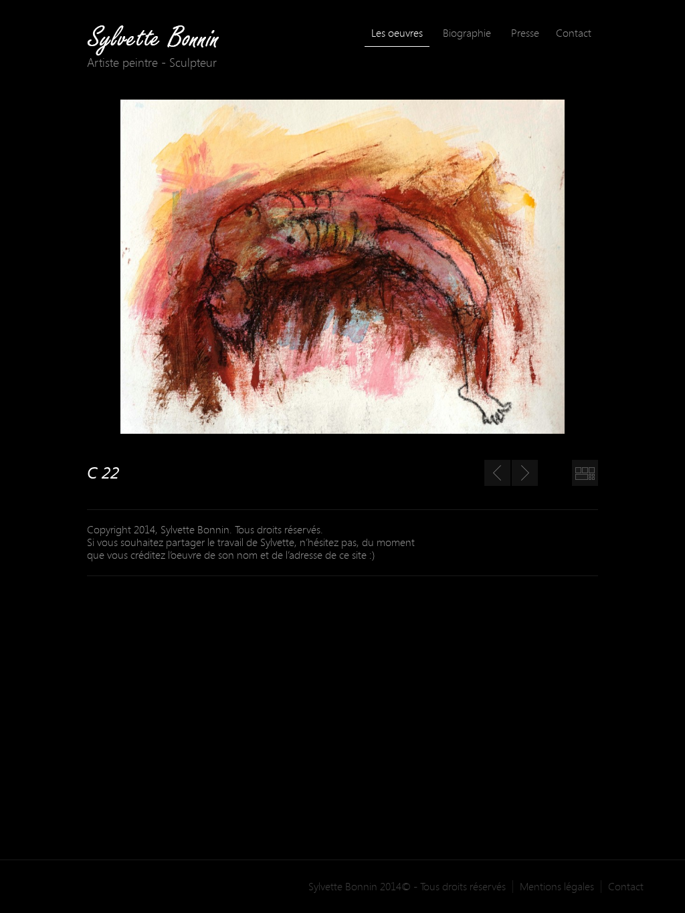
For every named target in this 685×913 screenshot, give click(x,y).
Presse (525, 32)
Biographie (467, 32)
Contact (573, 32)
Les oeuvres (397, 32)
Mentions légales (557, 886)
